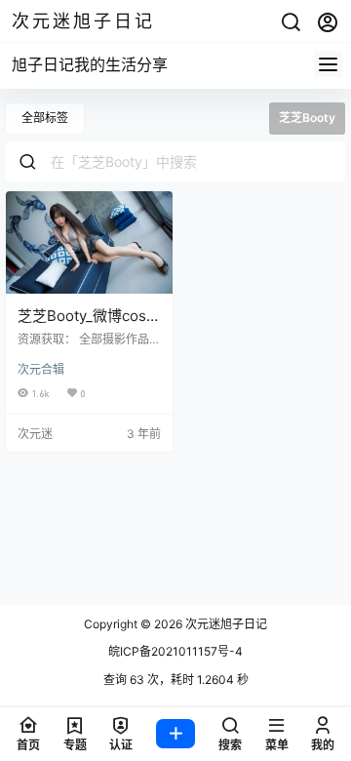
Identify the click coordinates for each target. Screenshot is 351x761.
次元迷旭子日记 (224, 624)
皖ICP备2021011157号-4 (175, 651)
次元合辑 (41, 369)
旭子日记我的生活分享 (90, 64)
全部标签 (44, 117)
